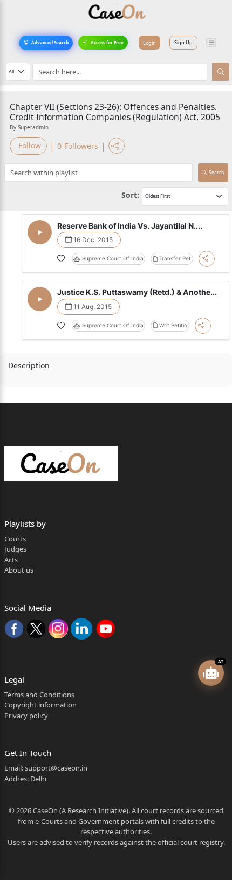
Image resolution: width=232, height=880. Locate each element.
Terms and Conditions (39, 694)
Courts (15, 539)
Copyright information (40, 705)
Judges (15, 549)
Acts (11, 560)
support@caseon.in (56, 768)
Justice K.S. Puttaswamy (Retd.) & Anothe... (137, 292)
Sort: (130, 195)
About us (18, 570)
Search (216, 172)
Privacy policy (26, 715)
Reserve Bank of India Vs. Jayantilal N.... (129, 225)
